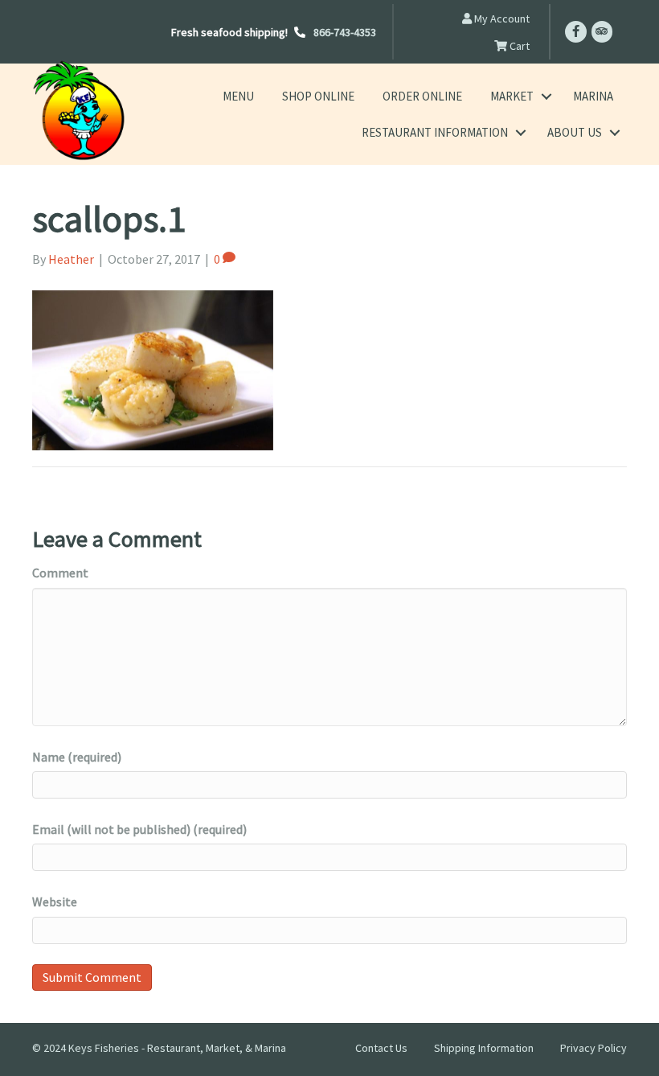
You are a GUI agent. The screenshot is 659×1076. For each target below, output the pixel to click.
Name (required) (76, 757)
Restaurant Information (435, 132)
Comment (60, 573)
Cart (518, 46)
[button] (546, 96)
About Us (574, 132)
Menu (238, 96)
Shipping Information (484, 1048)
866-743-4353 (344, 32)
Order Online (422, 96)
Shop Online (318, 96)
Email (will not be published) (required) (139, 829)
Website (54, 901)
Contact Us (381, 1048)
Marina (593, 96)
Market (512, 96)
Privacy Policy (593, 1048)
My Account (501, 18)
